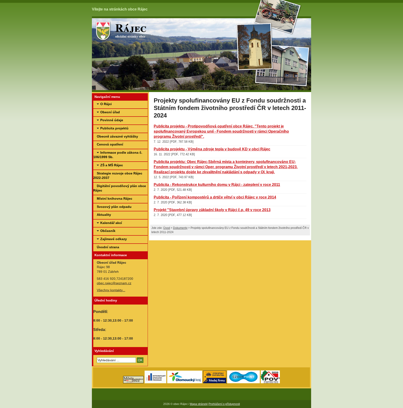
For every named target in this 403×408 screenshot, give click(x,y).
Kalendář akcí (111, 223)
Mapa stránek (198, 404)
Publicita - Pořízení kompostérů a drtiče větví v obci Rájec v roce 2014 (215, 197)
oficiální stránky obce (130, 30)
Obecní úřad (110, 112)
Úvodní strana (108, 247)
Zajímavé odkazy (113, 239)
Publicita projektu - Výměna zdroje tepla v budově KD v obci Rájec (212, 149)
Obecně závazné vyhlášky (117, 136)
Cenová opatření (110, 144)
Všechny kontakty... (111, 290)
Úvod (166, 228)
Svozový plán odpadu (114, 207)
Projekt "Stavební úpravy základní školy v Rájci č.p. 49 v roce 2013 (212, 210)
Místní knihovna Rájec (114, 198)
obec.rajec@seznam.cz (114, 283)
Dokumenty (180, 228)
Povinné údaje (111, 120)
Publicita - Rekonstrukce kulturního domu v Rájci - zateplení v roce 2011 (217, 185)
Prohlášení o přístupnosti (224, 404)
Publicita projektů (114, 128)
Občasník (107, 231)
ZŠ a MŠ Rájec (111, 165)
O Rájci (106, 104)
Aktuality (104, 214)
